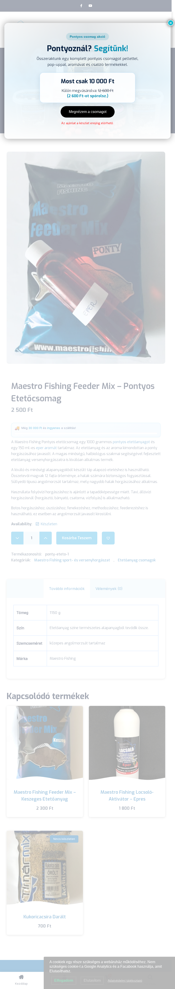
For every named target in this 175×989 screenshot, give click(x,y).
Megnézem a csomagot (87, 112)
